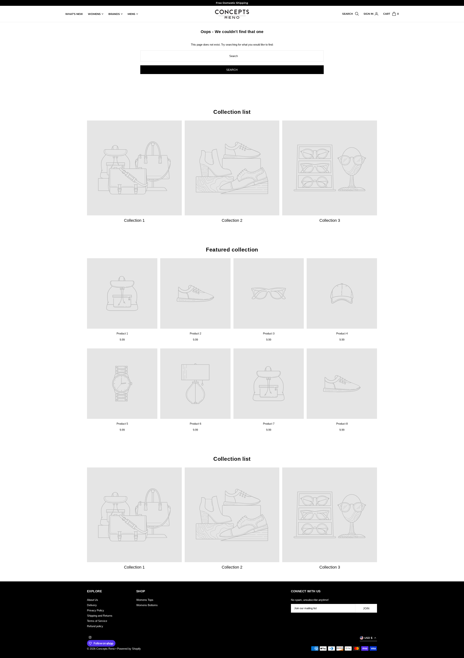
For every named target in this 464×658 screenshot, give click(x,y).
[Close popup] (300, 288)
